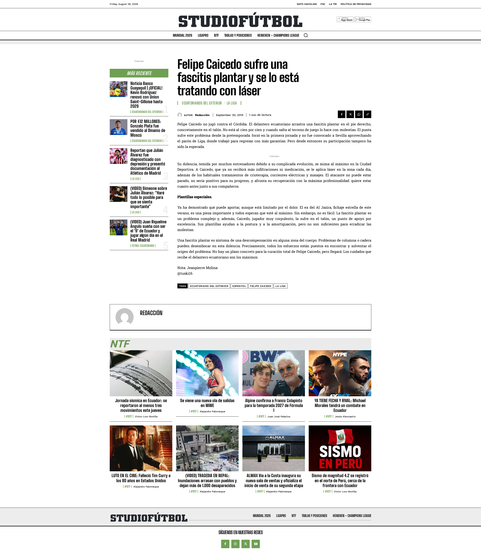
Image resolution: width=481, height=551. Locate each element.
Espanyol (239, 286)
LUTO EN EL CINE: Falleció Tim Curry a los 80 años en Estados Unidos (141, 478)
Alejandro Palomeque (212, 411)
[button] (305, 35)
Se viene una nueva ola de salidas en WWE (207, 403)
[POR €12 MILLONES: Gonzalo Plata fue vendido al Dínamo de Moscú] (118, 127)
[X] (350, 114)
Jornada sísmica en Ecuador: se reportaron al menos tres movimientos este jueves (141, 405)
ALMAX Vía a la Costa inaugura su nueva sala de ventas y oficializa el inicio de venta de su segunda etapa (273, 480)
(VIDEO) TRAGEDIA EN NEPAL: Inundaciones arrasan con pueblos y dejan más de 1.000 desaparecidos (207, 480)
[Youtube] (256, 544)
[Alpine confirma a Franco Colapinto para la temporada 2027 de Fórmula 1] (273, 375)
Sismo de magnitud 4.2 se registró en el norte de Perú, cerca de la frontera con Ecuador (340, 480)
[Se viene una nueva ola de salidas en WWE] (207, 375)
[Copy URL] (367, 114)
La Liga (135, 178)
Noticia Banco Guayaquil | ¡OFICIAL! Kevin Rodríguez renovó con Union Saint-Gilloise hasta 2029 (146, 95)
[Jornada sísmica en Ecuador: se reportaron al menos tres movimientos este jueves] (141, 375)
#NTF (129, 416)
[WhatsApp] (359, 114)
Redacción (202, 115)
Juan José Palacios (278, 416)
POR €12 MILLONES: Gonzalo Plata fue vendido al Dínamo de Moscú (147, 128)
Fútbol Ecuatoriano (143, 245)
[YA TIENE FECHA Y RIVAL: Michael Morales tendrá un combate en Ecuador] (340, 375)
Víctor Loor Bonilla (146, 416)
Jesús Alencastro (345, 416)
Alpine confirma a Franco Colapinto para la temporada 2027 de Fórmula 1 (274, 405)
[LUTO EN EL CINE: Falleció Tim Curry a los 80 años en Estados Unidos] (141, 450)
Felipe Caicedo (260, 286)
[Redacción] (180, 115)
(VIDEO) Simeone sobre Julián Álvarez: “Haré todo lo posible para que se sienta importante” (148, 197)
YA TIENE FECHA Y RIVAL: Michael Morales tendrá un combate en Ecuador (340, 405)
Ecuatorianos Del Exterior (147, 111)
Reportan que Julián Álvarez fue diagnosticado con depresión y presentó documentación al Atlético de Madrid (147, 162)
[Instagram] (235, 544)
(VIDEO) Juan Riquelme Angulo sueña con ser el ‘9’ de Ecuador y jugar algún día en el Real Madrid (148, 231)
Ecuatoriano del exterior (209, 286)
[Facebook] (341, 114)
